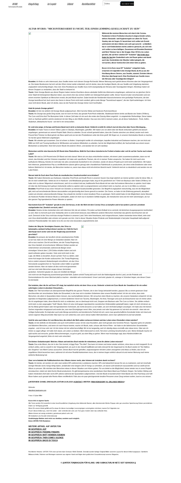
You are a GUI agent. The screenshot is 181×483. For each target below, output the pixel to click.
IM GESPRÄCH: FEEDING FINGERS (44, 432)
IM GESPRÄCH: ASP (37, 429)
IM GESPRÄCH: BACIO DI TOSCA (43, 440)
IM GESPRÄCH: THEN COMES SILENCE (45, 438)
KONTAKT (78, 382)
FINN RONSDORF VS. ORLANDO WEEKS (107, 382)
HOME (15, 4)
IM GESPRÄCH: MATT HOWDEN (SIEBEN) (46, 435)
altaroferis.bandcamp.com (37, 390)
